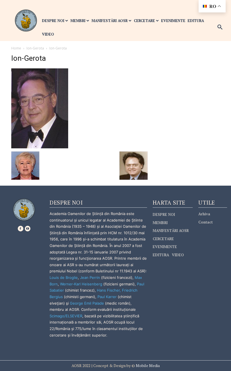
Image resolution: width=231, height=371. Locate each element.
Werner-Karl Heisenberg (81, 284)
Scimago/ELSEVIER (66, 316)
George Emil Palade (87, 303)
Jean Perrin (90, 277)
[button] (220, 27)
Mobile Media (147, 365)
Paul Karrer (107, 296)
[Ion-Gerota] (39, 108)
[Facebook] (20, 228)
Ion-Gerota (35, 48)
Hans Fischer (108, 290)
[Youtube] (27, 228)
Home (16, 48)
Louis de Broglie (64, 277)
